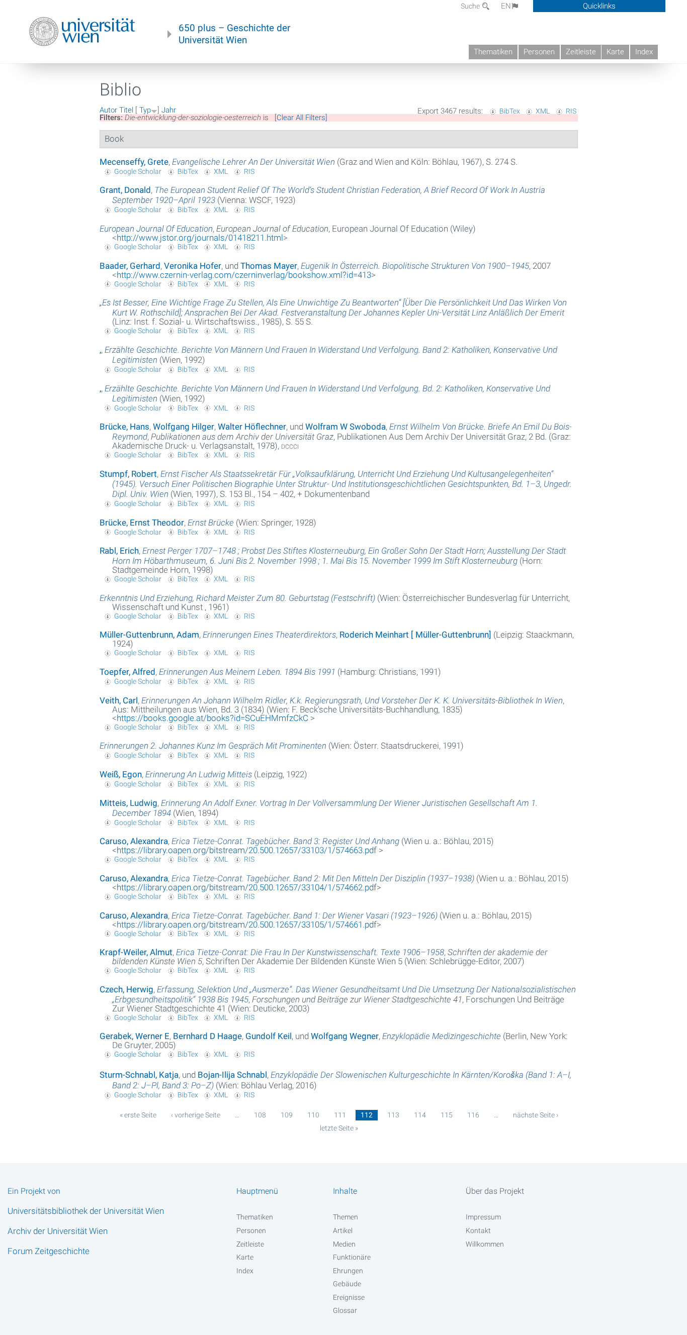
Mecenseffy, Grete (134, 162)
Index (644, 51)
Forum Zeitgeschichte (49, 1251)
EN (506, 6)
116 (473, 1115)
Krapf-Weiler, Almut (136, 952)
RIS (571, 111)
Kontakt (478, 1230)
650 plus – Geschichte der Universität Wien (234, 34)
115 (447, 1115)
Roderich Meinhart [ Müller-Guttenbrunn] (415, 635)
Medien (344, 1244)
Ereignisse (349, 1297)
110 (313, 1115)
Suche (471, 6)
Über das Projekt (495, 1191)
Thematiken (493, 51)
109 (287, 1115)
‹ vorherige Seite (195, 1115)
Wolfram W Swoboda (345, 427)
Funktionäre (352, 1257)
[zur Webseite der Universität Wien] (82, 31)
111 (340, 1115)
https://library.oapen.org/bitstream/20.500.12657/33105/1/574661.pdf (247, 924)
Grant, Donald (125, 190)
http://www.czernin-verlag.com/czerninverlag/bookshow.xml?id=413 (244, 275)
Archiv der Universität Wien (58, 1231)
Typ (145, 110)
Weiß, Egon (121, 774)
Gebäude (347, 1284)
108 (260, 1115)
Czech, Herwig (126, 989)
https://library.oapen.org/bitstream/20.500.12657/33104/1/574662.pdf (247, 887)
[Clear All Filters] (301, 117)
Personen (539, 51)
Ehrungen (348, 1271)
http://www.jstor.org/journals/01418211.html (200, 238)
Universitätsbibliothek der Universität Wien (86, 1211)
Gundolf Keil (268, 1036)
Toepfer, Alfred (127, 672)
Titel (126, 110)
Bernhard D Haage (207, 1036)
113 (393, 1115)
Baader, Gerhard (130, 266)
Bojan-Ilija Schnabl (232, 1075)
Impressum (483, 1217)
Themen (345, 1217)
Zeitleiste (581, 51)
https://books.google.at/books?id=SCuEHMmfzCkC (213, 718)
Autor (108, 110)
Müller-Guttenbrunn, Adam (149, 635)
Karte (615, 51)
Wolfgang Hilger (183, 427)
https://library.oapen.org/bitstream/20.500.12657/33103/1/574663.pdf (248, 850)
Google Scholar (137, 171)
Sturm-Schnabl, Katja (139, 1075)
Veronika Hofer (192, 266)
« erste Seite (138, 1115)
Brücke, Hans (124, 427)
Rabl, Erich (119, 551)
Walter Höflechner (252, 427)
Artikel (343, 1230)
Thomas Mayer (268, 266)
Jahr (168, 110)
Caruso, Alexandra (134, 841)
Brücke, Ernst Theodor (142, 523)
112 (367, 1115)
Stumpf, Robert (128, 474)
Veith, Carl (119, 700)
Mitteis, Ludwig (128, 803)
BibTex (509, 111)
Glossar (345, 1310)
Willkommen (485, 1244)
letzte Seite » (339, 1128)
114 (420, 1115)
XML (543, 111)
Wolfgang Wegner (345, 1036)
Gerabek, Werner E (134, 1036)
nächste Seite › (535, 1115)
